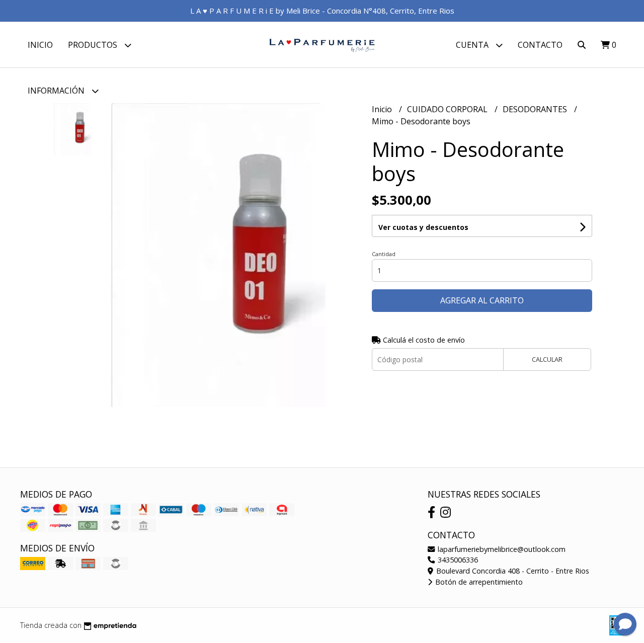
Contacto (540, 44)
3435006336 (457, 560)
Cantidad (383, 254)
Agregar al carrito (482, 300)
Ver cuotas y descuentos (423, 227)
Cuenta (473, 44)
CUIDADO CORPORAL (448, 109)
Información (57, 90)
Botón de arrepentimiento (478, 582)
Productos (93, 44)
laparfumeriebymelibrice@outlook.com (501, 549)
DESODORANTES (536, 109)
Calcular (547, 359)
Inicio (40, 44)
